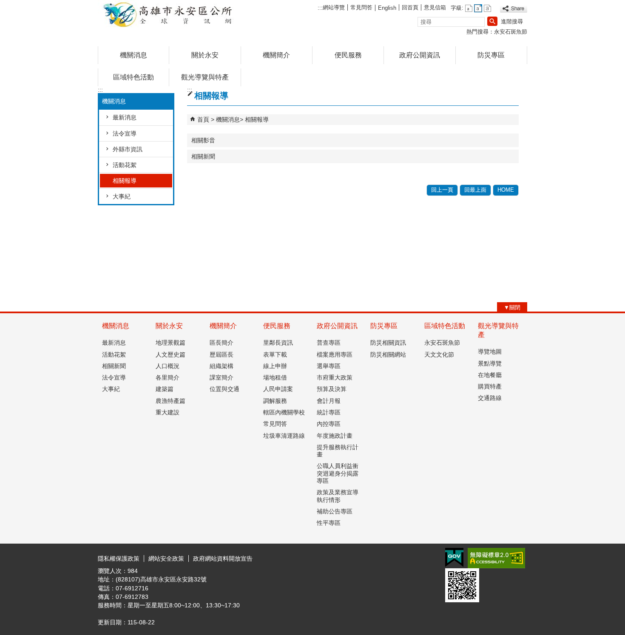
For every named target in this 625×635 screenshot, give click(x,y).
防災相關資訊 (388, 342)
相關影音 (203, 140)
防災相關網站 (388, 354)
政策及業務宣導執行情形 (337, 496)
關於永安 (205, 55)
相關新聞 (203, 156)
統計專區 (329, 412)
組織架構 (221, 366)
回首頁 (410, 7)
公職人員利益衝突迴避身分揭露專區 (337, 473)
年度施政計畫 (334, 435)
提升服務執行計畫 (337, 451)
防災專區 (491, 55)
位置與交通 (224, 389)
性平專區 (329, 522)
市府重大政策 (334, 377)
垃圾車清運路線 (284, 435)
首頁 (203, 119)
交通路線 (490, 397)
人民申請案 (278, 389)
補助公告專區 (334, 511)
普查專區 (329, 342)
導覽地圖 (490, 351)
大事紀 (122, 196)
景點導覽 (490, 363)
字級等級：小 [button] (468, 8)
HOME (505, 190)
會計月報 (329, 400)
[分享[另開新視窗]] (513, 9)
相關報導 (124, 180)
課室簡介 (221, 377)
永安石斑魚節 (510, 31)
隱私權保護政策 (118, 558)
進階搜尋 (512, 21)
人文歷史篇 (170, 354)
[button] (492, 21)
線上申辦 (275, 366)
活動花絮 (124, 165)
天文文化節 (439, 354)
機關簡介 (276, 55)
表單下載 (275, 354)
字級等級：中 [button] (478, 8)
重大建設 (167, 412)
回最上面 (475, 190)
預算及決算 (332, 389)
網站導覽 (334, 7)
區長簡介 (221, 342)
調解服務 (275, 400)
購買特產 (490, 386)
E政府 (454, 557)
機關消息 (133, 55)
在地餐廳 (490, 374)
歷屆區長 (221, 354)
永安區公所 (169, 14)
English (387, 8)
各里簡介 (167, 377)
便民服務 (348, 55)
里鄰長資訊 (278, 342)
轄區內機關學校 (284, 412)
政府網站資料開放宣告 (223, 558)
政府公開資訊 (419, 55)
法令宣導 (124, 133)
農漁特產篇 (170, 400)
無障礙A (496, 558)
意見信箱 (435, 7)
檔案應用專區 (334, 354)
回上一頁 (442, 190)
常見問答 (361, 7)
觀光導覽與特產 (205, 77)
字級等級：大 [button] (487, 8)
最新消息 (124, 117)
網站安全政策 (166, 558)
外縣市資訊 (127, 149)
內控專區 (329, 423)
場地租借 (275, 377)
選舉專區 (329, 366)
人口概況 (167, 366)
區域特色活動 (133, 77)
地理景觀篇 (170, 342)
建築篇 (164, 389)
